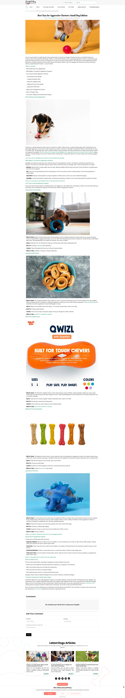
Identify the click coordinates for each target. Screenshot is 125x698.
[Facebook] (56, 678)
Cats (31, 7)
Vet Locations (61, 7)
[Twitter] (62, 678)
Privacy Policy (62, 696)
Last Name (65, 618)
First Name (28, 618)
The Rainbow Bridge (94, 7)
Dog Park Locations (48, 7)
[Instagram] (59, 678)
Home (26, 11)
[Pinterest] (66, 678)
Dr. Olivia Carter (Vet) (52, 18)
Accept (50, 693)
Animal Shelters (82, 7)
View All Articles (62, 684)
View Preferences (75, 693)
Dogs (37, 7)
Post (28, 634)
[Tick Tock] (69, 678)
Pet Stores (71, 7)
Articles (30, 11)
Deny (62, 693)
